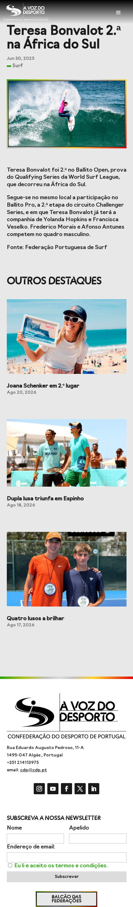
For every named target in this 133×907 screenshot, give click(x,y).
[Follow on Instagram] (39, 788)
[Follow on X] (80, 788)
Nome (14, 828)
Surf (17, 66)
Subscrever (67, 877)
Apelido (79, 828)
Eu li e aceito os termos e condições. (61, 866)
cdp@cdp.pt (33, 770)
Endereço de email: (31, 847)
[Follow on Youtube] (52, 788)
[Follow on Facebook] (66, 788)
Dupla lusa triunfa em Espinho (45, 499)
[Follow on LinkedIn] (93, 788)
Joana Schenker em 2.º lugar (43, 386)
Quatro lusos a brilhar (35, 619)
